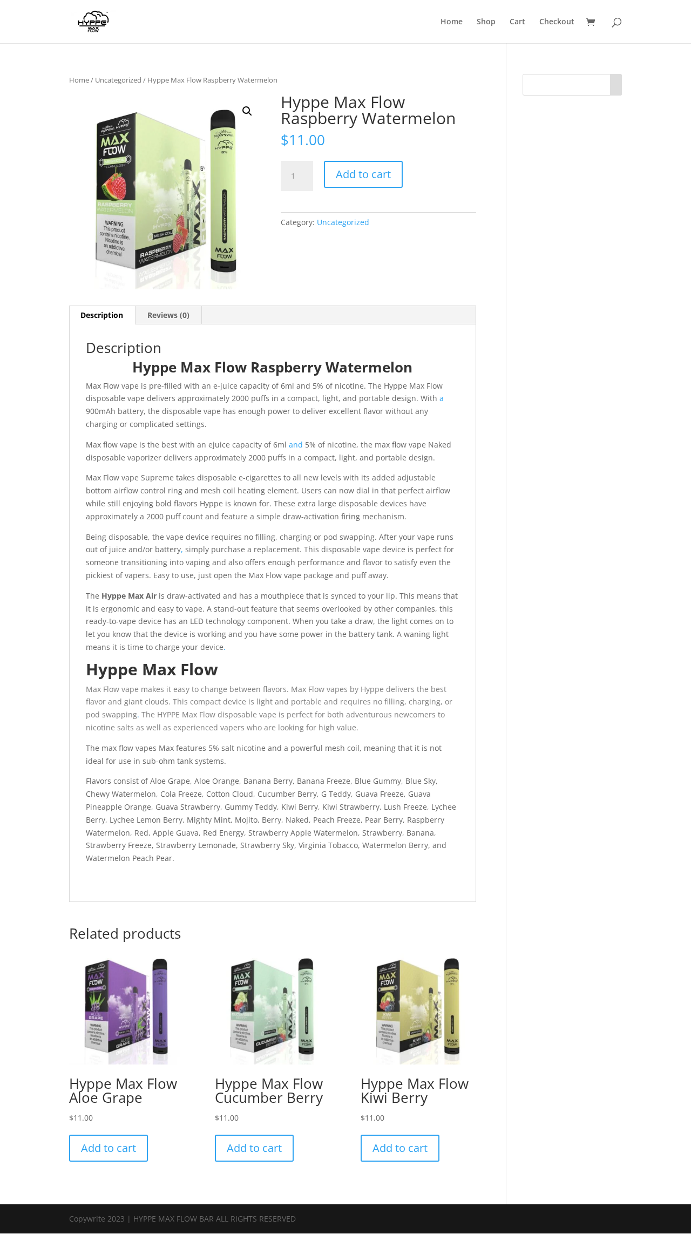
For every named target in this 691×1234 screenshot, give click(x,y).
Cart (517, 22)
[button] (247, 111)
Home (452, 22)
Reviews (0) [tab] (168, 315)
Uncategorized (118, 80)
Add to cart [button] (108, 1148)
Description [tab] (101, 315)
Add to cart (363, 174)
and (296, 444)
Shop (486, 22)
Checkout (556, 22)
